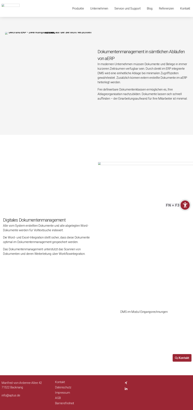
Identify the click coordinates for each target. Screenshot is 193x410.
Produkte (78, 8)
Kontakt (185, 8)
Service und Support (127, 8)
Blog (150, 8)
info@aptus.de (11, 395)
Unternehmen (99, 8)
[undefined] (185, 205)
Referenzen (166, 8)
